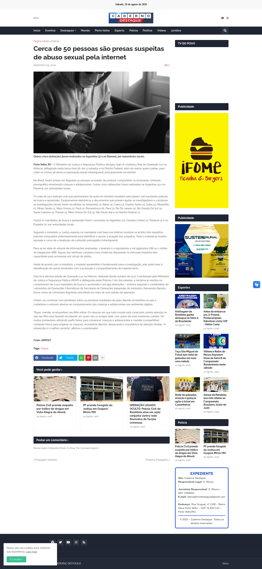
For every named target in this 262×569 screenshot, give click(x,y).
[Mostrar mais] (102, 358)
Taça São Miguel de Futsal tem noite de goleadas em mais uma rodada (186, 356)
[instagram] (227, 18)
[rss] (84, 542)
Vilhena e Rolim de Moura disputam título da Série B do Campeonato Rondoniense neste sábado (215, 359)
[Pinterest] (88, 358)
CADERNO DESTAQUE (68, 563)
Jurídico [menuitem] (176, 30)
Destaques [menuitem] (67, 30)
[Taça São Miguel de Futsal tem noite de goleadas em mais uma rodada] (187, 341)
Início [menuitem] (37, 30)
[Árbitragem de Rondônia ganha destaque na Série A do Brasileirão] (187, 301)
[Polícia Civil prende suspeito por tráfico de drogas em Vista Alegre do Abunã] (55, 388)
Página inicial (41, 41)
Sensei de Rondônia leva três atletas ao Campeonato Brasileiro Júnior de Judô (215, 401)
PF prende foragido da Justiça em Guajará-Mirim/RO (97, 409)
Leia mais (31, 551)
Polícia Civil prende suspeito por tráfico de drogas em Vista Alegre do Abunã (55, 409)
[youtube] (68, 542)
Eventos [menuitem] (50, 30)
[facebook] (222, 18)
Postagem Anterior (46, 459)
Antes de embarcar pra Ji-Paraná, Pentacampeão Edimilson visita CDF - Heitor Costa (216, 318)
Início (36, 18)
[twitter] (60, 542)
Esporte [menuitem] (119, 30)
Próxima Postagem (157, 459)
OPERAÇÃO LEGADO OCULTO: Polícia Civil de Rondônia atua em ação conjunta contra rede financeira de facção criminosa (145, 414)
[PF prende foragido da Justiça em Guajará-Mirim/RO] (101, 388)
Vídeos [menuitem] (161, 30)
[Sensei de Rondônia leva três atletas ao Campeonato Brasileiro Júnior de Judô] (216, 384)
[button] (225, 30)
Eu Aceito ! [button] (16, 559)
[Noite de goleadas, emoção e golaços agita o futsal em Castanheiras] (187, 384)
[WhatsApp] (81, 358)
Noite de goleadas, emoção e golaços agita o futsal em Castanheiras (186, 399)
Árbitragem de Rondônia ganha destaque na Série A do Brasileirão (186, 316)
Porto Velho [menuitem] (102, 30)
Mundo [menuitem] (85, 30)
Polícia (55, 41)
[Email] (95, 358)
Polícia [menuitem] (133, 30)
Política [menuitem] (147, 30)
